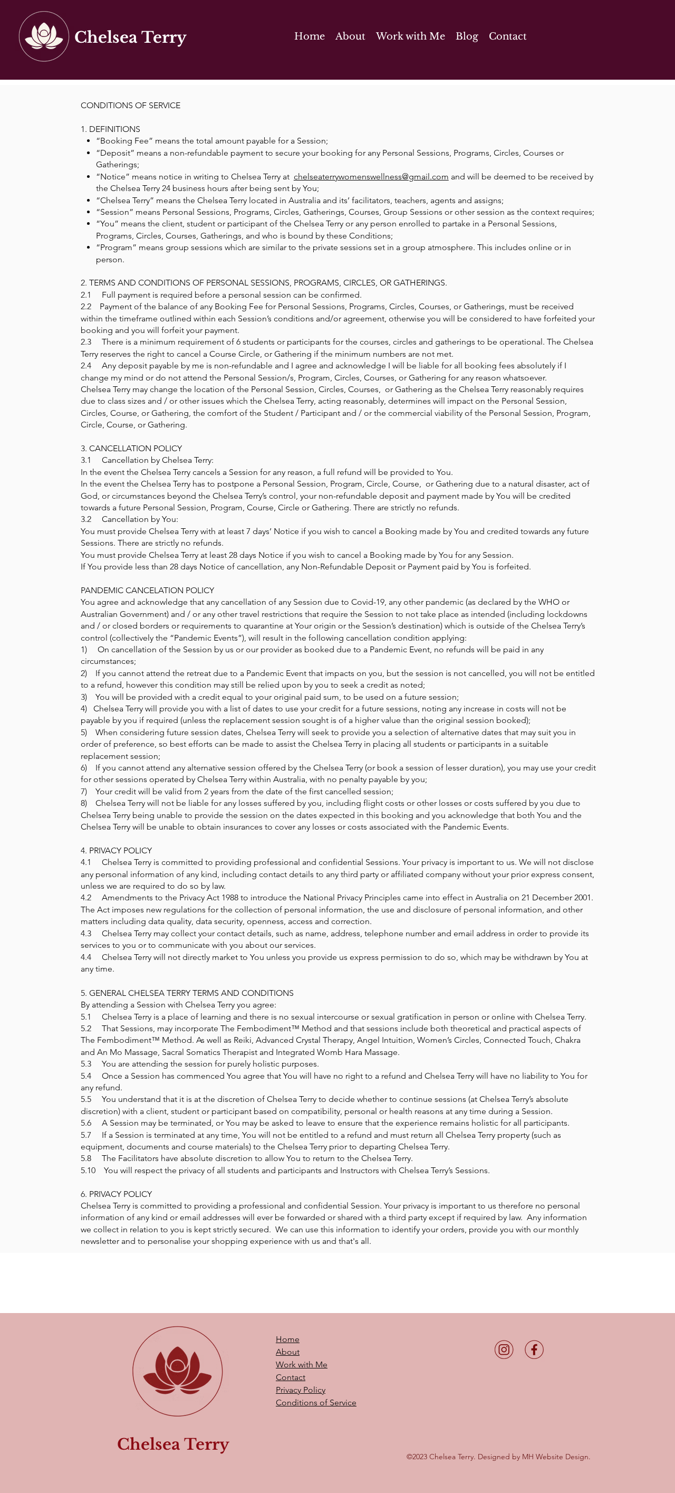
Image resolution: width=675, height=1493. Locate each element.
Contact (290, 1377)
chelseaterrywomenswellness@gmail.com (371, 177)
